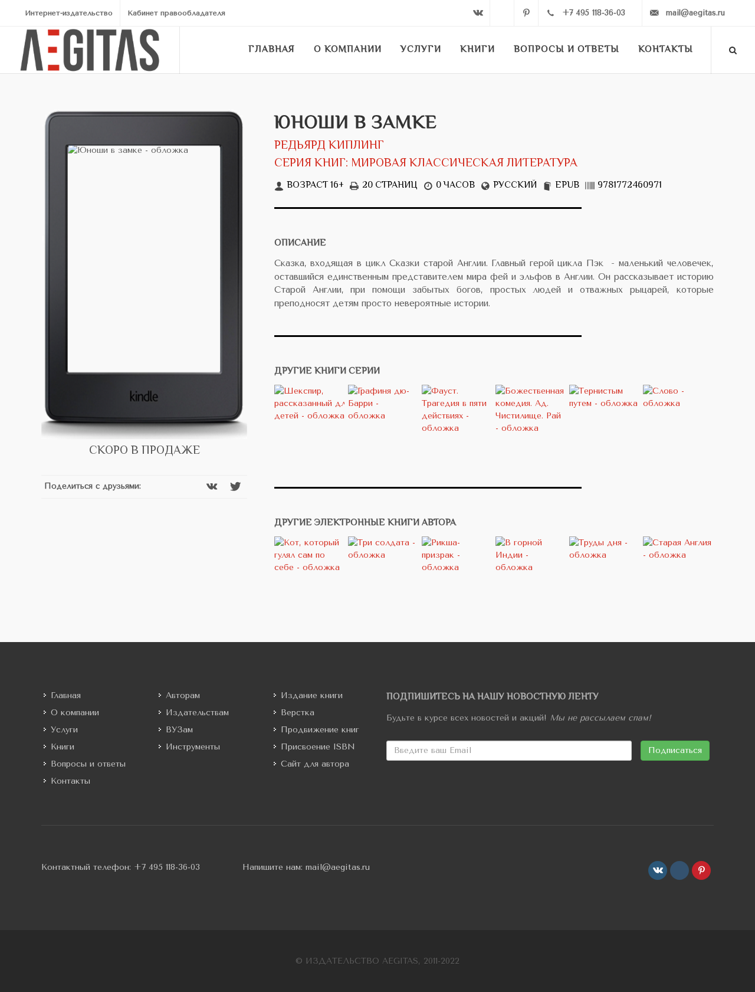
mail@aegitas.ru (338, 867)
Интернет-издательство (69, 13)
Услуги (64, 730)
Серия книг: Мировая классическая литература (425, 164)
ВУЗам (179, 730)
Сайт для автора (315, 764)
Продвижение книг (320, 730)
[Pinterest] (526, 13)
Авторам (183, 695)
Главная (66, 695)
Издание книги (312, 695)
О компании (75, 713)
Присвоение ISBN (318, 747)
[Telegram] (502, 13)
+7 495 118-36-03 (167, 867)
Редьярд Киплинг (329, 146)
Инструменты (193, 747)
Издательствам (197, 713)
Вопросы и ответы (88, 764)
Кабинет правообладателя (176, 13)
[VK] (478, 13)
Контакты (70, 781)
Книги (62, 747)
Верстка (297, 713)
